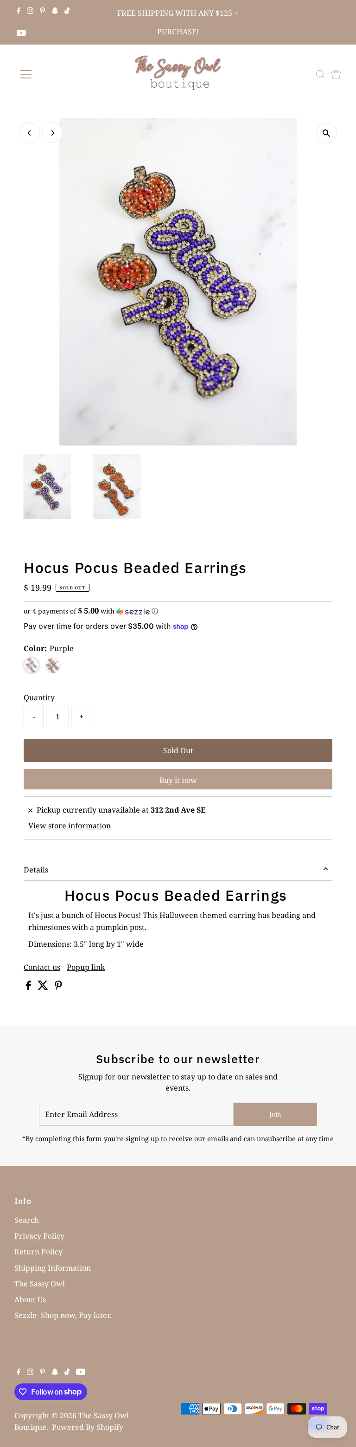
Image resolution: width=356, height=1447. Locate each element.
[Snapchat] (55, 11)
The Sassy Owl (39, 1284)
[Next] (52, 133)
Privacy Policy (39, 1236)
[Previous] (29, 133)
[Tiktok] (67, 11)
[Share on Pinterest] (58, 987)
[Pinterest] (42, 11)
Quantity (39, 697)
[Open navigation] (53, 74)
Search (26, 1220)
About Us (30, 1299)
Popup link (86, 967)
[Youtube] (21, 33)
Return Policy (38, 1252)
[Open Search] (320, 74)
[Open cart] (336, 74)
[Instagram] (30, 11)
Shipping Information (52, 1268)
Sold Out (178, 750)
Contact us (42, 967)
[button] (178, 611)
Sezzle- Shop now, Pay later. (63, 1315)
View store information (69, 825)
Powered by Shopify (87, 1427)
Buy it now (178, 780)
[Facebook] (18, 11)
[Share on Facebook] (29, 987)
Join (275, 1114)
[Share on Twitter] (44, 987)
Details (36, 870)
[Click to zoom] (326, 133)
